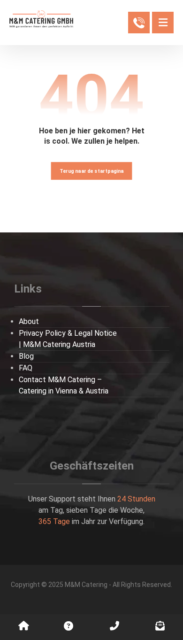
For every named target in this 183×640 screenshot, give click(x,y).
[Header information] (139, 21)
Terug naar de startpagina (92, 171)
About (29, 321)
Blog (26, 356)
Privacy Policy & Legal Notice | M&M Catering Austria (68, 339)
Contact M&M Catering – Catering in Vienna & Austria (63, 385)
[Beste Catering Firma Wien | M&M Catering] (41, 19)
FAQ (25, 367)
